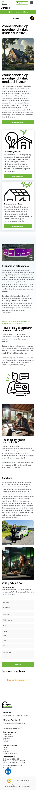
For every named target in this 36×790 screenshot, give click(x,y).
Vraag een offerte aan (10, 753)
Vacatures (6, 751)
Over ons (6, 749)
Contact (5, 742)
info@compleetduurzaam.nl (12, 765)
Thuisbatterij (7, 740)
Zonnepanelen (7, 734)
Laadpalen (6, 738)
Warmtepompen (8, 736)
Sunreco (5, 8)
